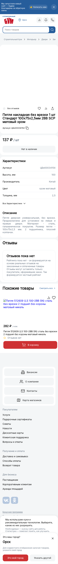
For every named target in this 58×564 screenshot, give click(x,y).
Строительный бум (13, 39)
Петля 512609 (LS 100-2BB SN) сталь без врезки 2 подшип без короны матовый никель (30, 333)
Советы (7, 423)
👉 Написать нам (38, 7)
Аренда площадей (13, 488)
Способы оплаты (12, 460)
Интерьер (31, 39)
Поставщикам (10, 479)
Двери (44, 39)
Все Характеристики (12, 203)
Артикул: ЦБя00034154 (14, 128)
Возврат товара (11, 465)
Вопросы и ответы (13, 441)
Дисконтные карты (13, 432)
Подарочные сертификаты (17, 419)
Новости (7, 428)
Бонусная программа (13, 512)
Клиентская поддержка (16, 437)
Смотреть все (46, 288)
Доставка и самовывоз (15, 456)
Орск (24, 20)
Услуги (6, 414)
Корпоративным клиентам (17, 484)
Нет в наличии (29, 149)
